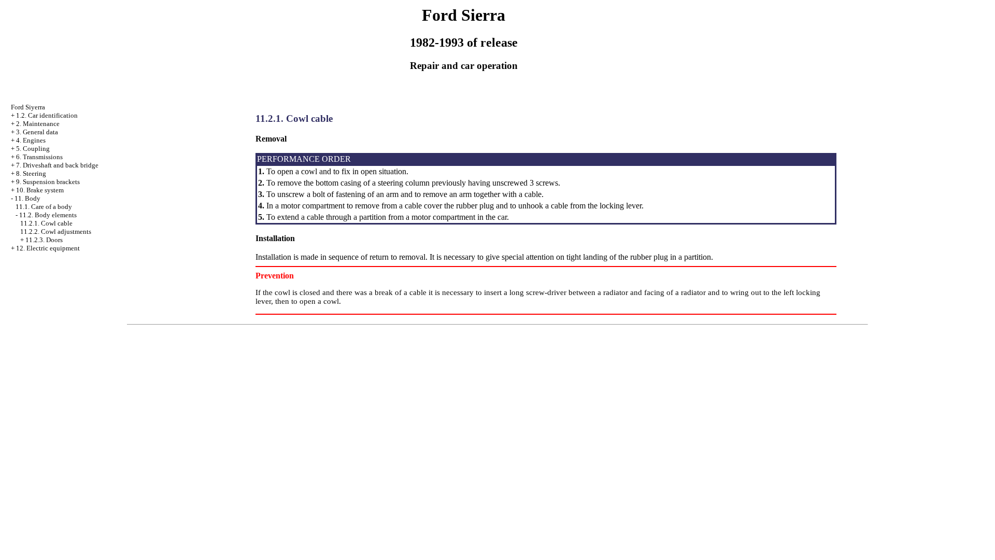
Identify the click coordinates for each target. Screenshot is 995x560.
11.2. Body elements (48, 215)
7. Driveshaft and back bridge (57, 165)
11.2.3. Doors (44, 240)
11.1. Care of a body (44, 207)
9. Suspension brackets (48, 182)
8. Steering (31, 173)
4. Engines (31, 140)
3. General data (37, 132)
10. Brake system (40, 190)
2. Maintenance (38, 124)
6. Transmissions (39, 157)
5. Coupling (33, 148)
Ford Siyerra (28, 107)
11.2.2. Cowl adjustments (55, 231)
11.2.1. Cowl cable (46, 223)
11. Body (27, 198)
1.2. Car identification (47, 115)
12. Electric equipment (48, 248)
